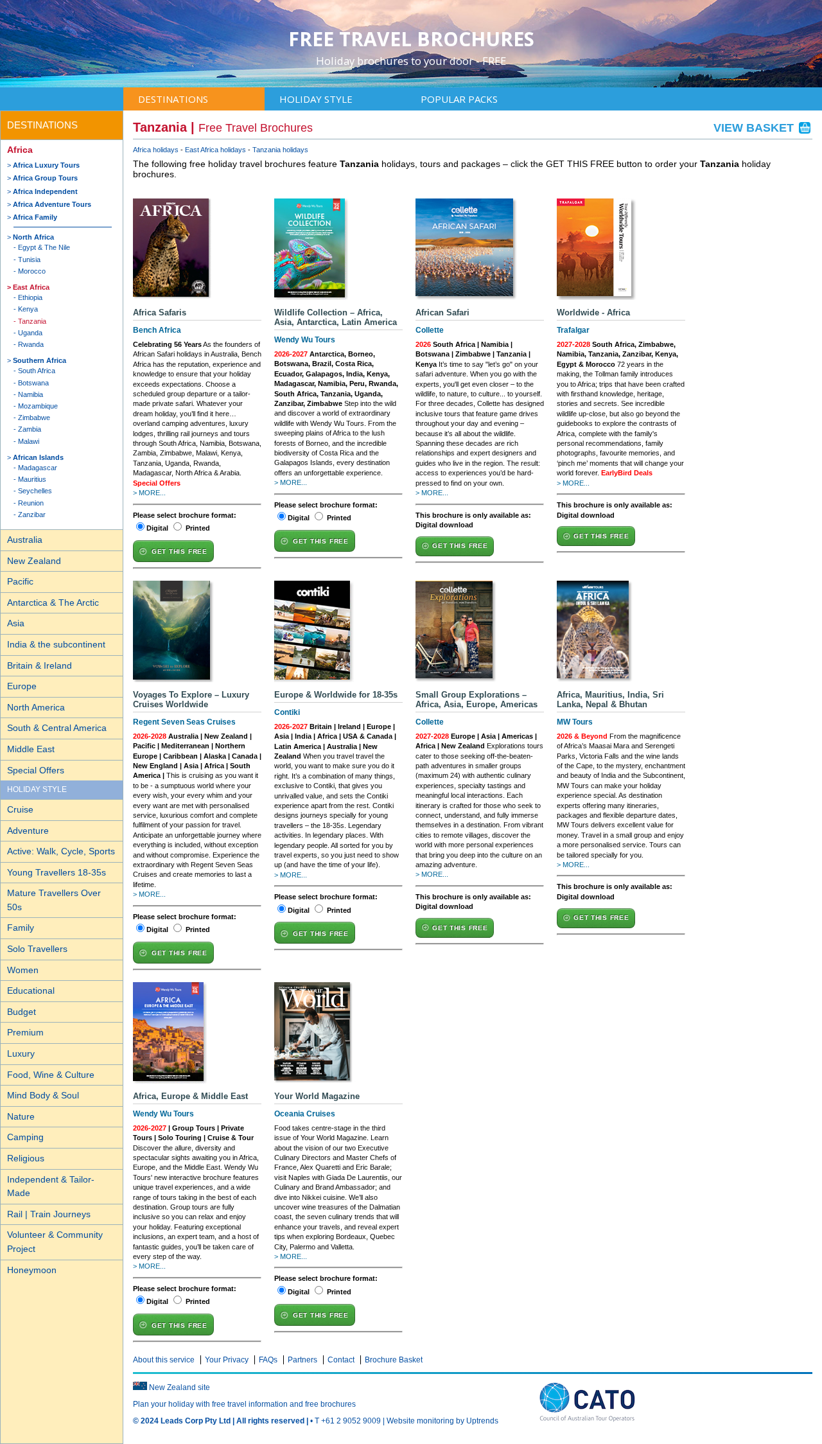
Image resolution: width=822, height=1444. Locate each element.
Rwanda (31, 344)
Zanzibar (32, 514)
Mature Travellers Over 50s (54, 900)
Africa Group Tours (45, 178)
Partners (302, 1359)
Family (20, 927)
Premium (25, 1032)
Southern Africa (39, 360)
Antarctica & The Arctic (53, 602)
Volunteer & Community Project (55, 1241)
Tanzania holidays (280, 150)
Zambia (29, 429)
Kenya (28, 309)
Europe (22, 686)
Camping (25, 1137)
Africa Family (35, 217)
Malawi (28, 441)
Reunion (31, 503)
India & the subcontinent (56, 644)
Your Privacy (227, 1359)
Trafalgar (573, 330)
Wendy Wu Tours (304, 339)
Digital (157, 528)
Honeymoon (32, 1270)
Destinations (173, 98)
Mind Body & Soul (43, 1095)
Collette (429, 330)
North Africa (33, 237)
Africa (20, 150)
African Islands (38, 457)
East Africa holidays (215, 150)
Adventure (28, 830)
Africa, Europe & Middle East (190, 1096)
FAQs (268, 1359)
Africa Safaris (159, 312)
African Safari (442, 312)
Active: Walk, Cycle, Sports (61, 851)
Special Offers (35, 770)
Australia (24, 539)
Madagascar (37, 467)
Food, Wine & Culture (50, 1075)
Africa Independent (45, 191)
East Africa (31, 287)
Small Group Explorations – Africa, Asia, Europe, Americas (476, 699)
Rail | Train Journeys (49, 1214)
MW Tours (575, 722)
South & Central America (57, 728)
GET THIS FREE (179, 551)
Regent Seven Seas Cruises (184, 722)
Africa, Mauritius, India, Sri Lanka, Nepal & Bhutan (610, 699)
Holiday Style (316, 98)
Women (23, 970)
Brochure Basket (394, 1359)
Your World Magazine (317, 1096)
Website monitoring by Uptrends (442, 1420)
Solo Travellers (37, 949)
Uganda (30, 333)
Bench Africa (157, 330)
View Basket (755, 127)
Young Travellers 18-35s (56, 872)
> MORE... (149, 493)
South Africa (36, 370)
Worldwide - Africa (593, 312)
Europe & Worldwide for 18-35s (336, 695)
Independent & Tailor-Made (50, 1186)
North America (36, 707)
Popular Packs (459, 98)
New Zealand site (179, 1387)
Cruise (20, 809)
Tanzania (32, 321)
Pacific (20, 581)
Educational (31, 990)
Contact (341, 1359)
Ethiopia (30, 297)
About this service (164, 1359)
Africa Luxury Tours (46, 165)
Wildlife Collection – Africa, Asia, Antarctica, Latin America (335, 317)
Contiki (287, 712)
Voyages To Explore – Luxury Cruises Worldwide (191, 699)
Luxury (21, 1053)
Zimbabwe (34, 417)
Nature (21, 1116)
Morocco (32, 271)
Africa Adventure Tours (52, 204)
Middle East (31, 749)
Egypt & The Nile (44, 247)
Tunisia (29, 259)
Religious (25, 1158)
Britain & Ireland (39, 665)
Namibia (30, 394)
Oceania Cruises (304, 1113)
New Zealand (34, 561)
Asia (15, 623)
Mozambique (38, 406)
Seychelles (35, 491)
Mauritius (32, 479)
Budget (21, 1012)
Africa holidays (156, 150)
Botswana (33, 383)
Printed (198, 528)
